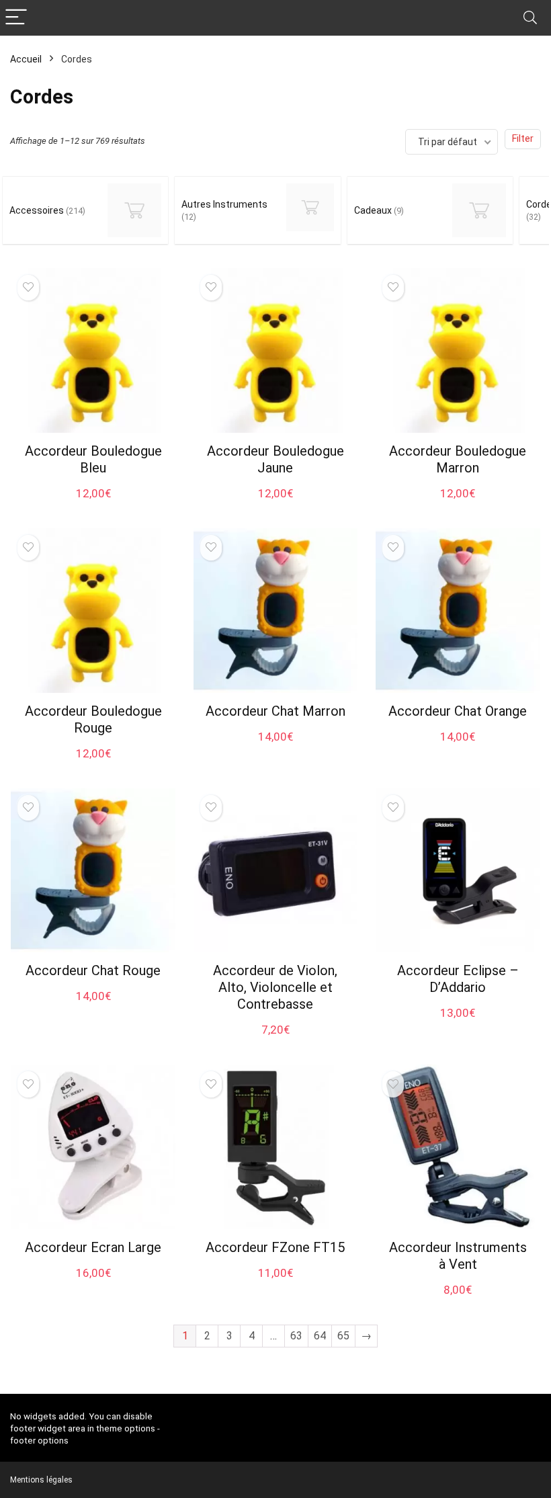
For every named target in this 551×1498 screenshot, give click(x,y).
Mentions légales (41, 1480)
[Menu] (16, 18)
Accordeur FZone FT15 (275, 1247)
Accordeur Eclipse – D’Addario (458, 978)
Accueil (26, 59)
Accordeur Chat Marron (275, 711)
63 (296, 1335)
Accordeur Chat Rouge (93, 970)
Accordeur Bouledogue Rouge (93, 719)
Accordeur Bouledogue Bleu (93, 459)
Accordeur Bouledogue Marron (457, 459)
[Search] (530, 18)
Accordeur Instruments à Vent (458, 1255)
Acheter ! (93, 505)
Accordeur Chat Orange (457, 711)
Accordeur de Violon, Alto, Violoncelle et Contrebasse (275, 987)
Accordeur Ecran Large (93, 1247)
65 (343, 1335)
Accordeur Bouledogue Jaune (275, 459)
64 (320, 1335)
